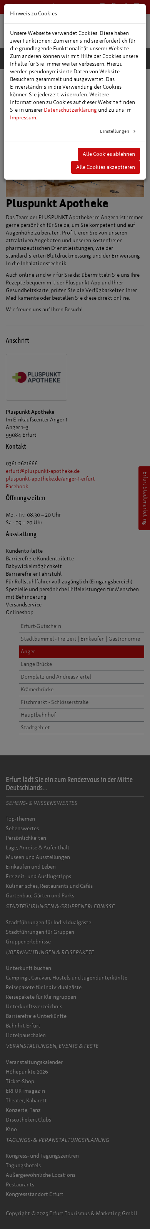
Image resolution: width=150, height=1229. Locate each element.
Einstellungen (115, 131)
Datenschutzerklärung (70, 110)
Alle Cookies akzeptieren (105, 167)
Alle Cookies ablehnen (109, 154)
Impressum (23, 117)
